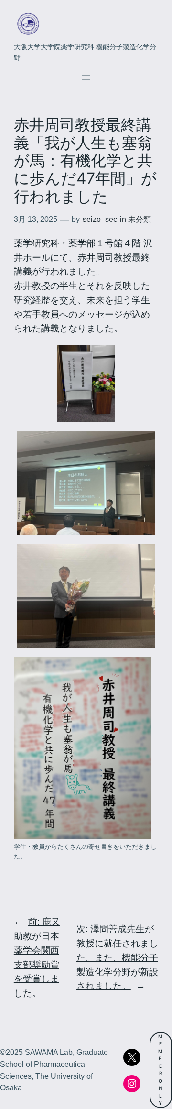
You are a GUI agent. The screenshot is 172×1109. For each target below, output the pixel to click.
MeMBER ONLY (160, 1069)
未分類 (139, 219)
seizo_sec (100, 219)
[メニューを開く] (86, 77)
